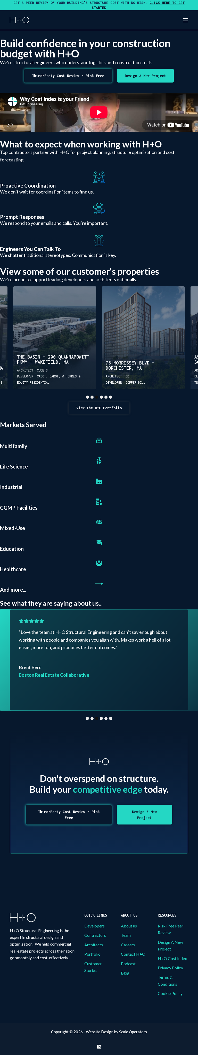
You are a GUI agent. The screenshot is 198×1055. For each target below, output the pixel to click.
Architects (93, 944)
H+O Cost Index (172, 958)
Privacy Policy (170, 967)
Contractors (95, 935)
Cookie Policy (170, 993)
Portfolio (92, 954)
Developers (94, 925)
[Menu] (185, 20)
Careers (128, 944)
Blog (125, 972)
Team (126, 935)
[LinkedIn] (99, 1047)
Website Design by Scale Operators (116, 1031)
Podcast (128, 963)
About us (129, 925)
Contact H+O (133, 954)
